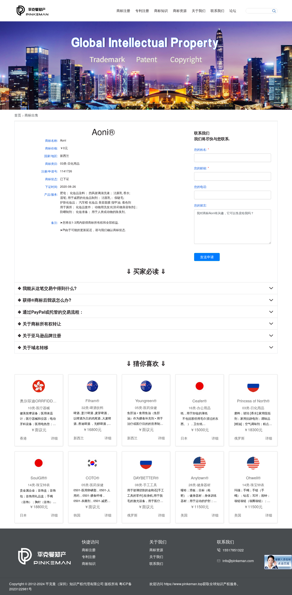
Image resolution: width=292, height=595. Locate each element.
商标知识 (161, 11)
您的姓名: (201, 149)
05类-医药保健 (146, 407)
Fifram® (92, 400)
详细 (54, 438)
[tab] (146, 288)
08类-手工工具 (146, 484)
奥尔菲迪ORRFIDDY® (39, 400)
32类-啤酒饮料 (92, 407)
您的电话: (200, 187)
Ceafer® (199, 400)
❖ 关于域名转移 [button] (33, 347)
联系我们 (217, 11)
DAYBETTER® (146, 477)
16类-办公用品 (200, 407)
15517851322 (233, 550)
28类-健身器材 (200, 484)
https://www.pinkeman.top (183, 583)
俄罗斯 (239, 438)
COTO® (92, 477)
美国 (184, 515)
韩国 (77, 515)
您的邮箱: (201, 168)
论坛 (232, 11)
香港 (23, 438)
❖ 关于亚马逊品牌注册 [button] (39, 335)
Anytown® (199, 477)
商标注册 (123, 11)
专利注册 (142, 11)
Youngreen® (145, 400)
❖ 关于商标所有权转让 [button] (39, 323)
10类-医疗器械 (39, 407)
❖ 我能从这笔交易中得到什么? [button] (47, 288)
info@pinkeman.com (238, 560)
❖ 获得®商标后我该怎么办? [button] (44, 300)
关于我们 (198, 11)
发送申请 (207, 256)
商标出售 (31, 115)
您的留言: (200, 205)
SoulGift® (39, 477)
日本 (184, 438)
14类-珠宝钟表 (39, 484)
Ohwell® (253, 477)
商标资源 (180, 11)
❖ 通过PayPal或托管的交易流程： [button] (51, 312)
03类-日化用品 (253, 407)
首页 (17, 115)
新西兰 (79, 438)
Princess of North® (253, 400)
